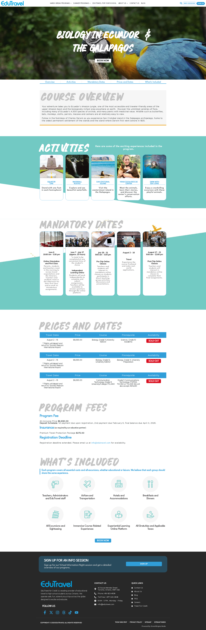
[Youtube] (76, 612)
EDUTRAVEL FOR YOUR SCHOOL (104, 3)
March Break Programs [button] (60, 3)
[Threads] (64, 612)
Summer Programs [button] (81, 3)
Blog (143, 3)
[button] (52, 335)
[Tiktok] (70, 612)
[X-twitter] (51, 612)
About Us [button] (122, 3)
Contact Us (134, 3)
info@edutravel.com (101, 443)
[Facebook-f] (45, 612)
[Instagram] (57, 612)
